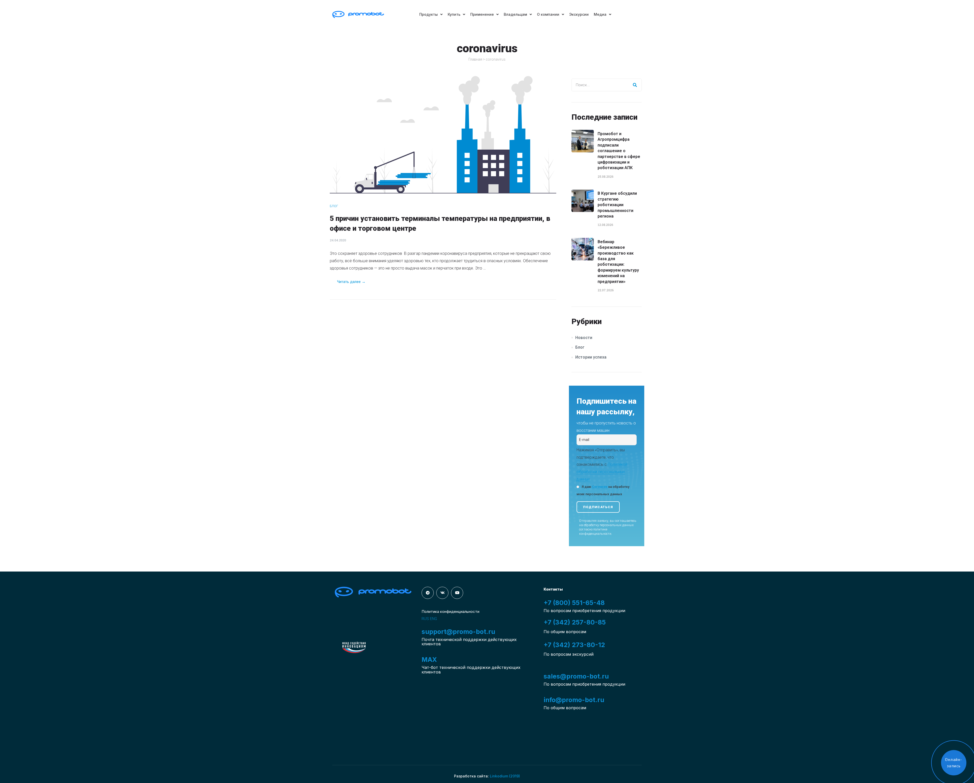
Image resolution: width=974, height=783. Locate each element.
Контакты (553, 589)
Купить (454, 14)
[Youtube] (457, 593)
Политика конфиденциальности (450, 611)
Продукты (428, 14)
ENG (433, 618)
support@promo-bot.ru (458, 631)
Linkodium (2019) (505, 776)
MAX (429, 659)
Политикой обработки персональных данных (602, 472)
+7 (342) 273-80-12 (574, 645)
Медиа (600, 14)
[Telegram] (428, 593)
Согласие (599, 487)
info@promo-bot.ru (574, 700)
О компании (548, 14)
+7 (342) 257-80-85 (575, 622)
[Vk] (442, 593)
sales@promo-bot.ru (576, 676)
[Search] (635, 85)
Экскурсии (579, 14)
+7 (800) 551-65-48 (574, 603)
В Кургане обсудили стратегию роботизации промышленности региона (617, 205)
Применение (482, 14)
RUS (425, 618)
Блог (334, 206)
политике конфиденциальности (595, 531)
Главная (475, 59)
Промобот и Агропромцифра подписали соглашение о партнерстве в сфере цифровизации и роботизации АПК (619, 150)
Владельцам (515, 14)
